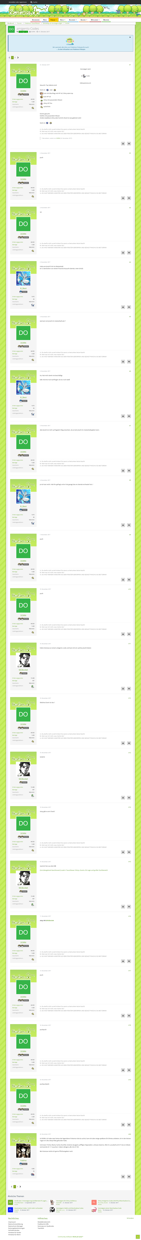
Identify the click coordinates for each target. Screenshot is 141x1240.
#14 (129, 807)
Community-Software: (70, 1237)
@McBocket (50, 920)
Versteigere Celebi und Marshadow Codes (69, 1208)
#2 (130, 153)
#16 (129, 916)
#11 (129, 644)
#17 (129, 971)
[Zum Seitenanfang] (138, 1237)
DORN (33, 32)
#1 (130, 65)
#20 (129, 1134)
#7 (130, 426)
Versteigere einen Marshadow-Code (109, 1208)
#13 (129, 753)
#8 (130, 480)
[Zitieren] (129, 143)
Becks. (100, 1210)
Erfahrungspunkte (17, 99)
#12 (129, 698)
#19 (129, 1080)
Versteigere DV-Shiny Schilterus (66, 1201)
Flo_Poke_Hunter (103, 1203)
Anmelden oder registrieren (18, 2)
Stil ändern (130, 1218)
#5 (130, 317)
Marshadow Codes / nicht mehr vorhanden (28, 1208)
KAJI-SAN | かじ (60, 1210)
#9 (130, 535)
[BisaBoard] (70, 11)
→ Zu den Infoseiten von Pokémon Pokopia (70, 49)
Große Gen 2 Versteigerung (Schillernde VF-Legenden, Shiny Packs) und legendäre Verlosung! (44, 1201)
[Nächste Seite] (18, 57)
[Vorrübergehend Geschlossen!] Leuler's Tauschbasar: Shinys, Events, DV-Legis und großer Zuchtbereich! (74, 870)
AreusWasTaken (18, 1203)
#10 (129, 589)
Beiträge (14, 102)
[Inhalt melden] (123, 143)
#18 (129, 1025)
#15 (129, 862)
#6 (130, 371)
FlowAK (16, 1210)
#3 (130, 208)
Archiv (16, 1204)
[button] (130, 37)
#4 (130, 262)
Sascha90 (58, 1203)
